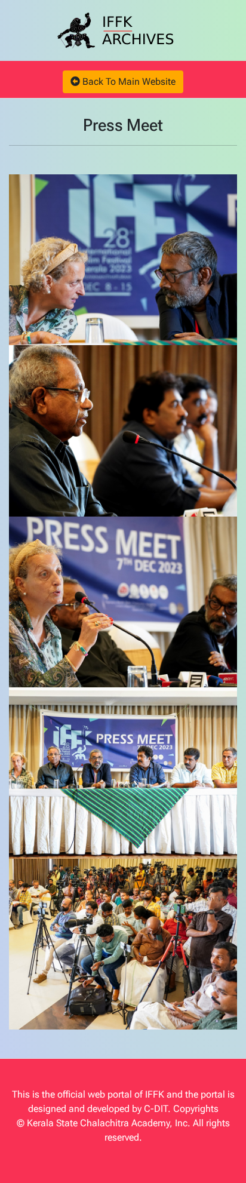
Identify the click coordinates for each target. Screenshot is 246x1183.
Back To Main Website (128, 81)
